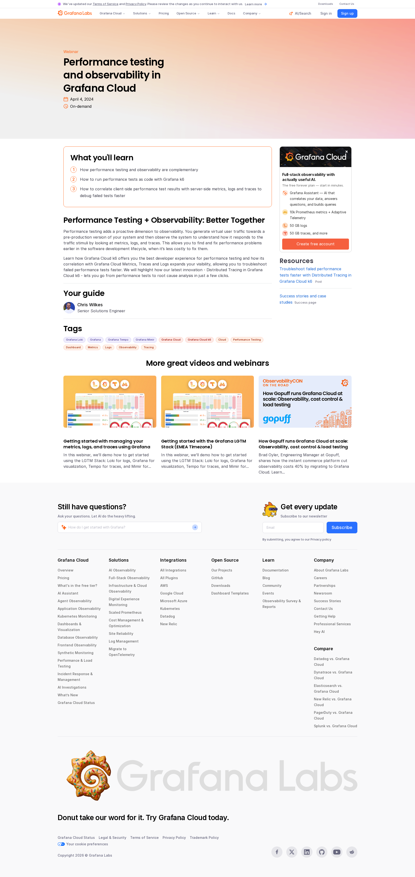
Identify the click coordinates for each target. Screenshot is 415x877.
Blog (266, 578)
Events (268, 593)
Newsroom (323, 593)
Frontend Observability (77, 645)
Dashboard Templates (230, 593)
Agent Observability (75, 601)
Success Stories (327, 601)
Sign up (347, 13)
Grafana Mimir (145, 339)
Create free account (316, 243)
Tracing (149, 347)
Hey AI (319, 632)
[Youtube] (336, 852)
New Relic (168, 624)
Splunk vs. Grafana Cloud (335, 726)
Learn (212, 13)
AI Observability (122, 570)
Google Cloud (171, 593)
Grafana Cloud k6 (199, 339)
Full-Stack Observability (129, 578)
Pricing (164, 13)
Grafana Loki (74, 339)
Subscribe (342, 527)
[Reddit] (351, 852)
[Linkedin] (306, 852)
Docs (231, 13)
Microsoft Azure (173, 601)
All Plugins (169, 578)
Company (250, 13)
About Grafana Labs (331, 570)
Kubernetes (170, 609)
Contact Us (323, 609)
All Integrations (173, 570)
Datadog (167, 616)
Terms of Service (105, 4)
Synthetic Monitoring (75, 653)
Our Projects (221, 570)
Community (271, 585)
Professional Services (332, 624)
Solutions (140, 13)
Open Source (186, 13)
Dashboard (73, 347)
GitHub (217, 578)
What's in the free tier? (77, 585)
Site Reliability (121, 633)
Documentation (275, 570)
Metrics (93, 347)
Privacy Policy (136, 4)
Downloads (220, 585)
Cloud (222, 339)
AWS (164, 585)
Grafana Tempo (118, 339)
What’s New (68, 695)
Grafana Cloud (111, 13)
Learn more (253, 4)
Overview (65, 570)
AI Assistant (68, 593)
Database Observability (78, 637)
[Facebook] (276, 852)
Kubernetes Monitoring (77, 616)
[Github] (321, 852)
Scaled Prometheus (125, 612)
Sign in (326, 13)
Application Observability (79, 609)
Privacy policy (321, 539)
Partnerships (325, 585)
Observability (127, 347)
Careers (320, 578)
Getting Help (325, 616)
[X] (291, 852)
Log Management (124, 641)
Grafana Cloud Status (76, 703)
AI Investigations (72, 687)
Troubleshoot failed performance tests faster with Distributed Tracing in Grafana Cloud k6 (315, 274)
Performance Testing (247, 339)
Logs (108, 347)
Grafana (95, 339)
